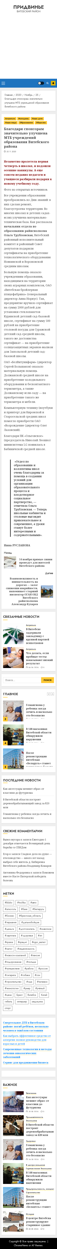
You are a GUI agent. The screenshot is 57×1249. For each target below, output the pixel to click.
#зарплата (10, 935)
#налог (8, 949)
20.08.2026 (34, 1229)
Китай (44, 995)
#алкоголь (10, 909)
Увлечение (31, 1093)
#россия (43, 968)
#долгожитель (27, 929)
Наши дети (37, 118)
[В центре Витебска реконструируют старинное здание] (13, 1221)
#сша (29, 982)
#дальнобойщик (30, 922)
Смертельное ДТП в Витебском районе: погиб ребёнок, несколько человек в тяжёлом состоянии (25, 1026)
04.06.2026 (34, 667)
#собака (25, 975)
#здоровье (27, 935)
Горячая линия (33, 1168)
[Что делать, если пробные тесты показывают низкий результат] (13, 657)
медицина (37, 1001)
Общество (41, 122)
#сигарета (10, 975)
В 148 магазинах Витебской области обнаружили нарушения (38, 710)
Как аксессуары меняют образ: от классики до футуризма (37, 758)
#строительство (13, 982)
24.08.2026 (34, 1159)
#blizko (8, 902)
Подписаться (53, 83)
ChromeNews (21, 1245)
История (30, 1214)
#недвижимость (26, 949)
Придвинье (28, 7)
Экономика (31, 1120)
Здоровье (31, 1141)
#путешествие (12, 968)
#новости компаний (15, 955)
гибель (8, 1001)
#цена (8, 995)
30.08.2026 (34, 1112)
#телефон (42, 982)
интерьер (22, 1001)
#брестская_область (30, 916)
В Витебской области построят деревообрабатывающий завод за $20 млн (26, 803)
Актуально (10, 118)
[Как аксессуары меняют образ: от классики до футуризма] (13, 758)
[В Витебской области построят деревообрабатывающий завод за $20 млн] (13, 1125)
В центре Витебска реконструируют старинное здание (38, 1221)
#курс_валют (39, 942)
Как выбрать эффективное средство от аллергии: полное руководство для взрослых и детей (27, 1039)
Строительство (33, 1192)
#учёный (40, 988)
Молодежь (23, 118)
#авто (33, 902)
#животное (45, 929)
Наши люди (10, 122)
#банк (24, 909)
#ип (40, 935)
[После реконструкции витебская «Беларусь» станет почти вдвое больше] (13, 734)
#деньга (9, 929)
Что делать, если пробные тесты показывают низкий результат (39, 658)
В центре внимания (35, 1165)
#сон (37, 975)
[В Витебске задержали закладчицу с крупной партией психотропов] (13, 633)
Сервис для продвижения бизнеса (25, 1062)
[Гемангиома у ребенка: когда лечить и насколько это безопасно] (13, 1149)
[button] (3, 83)
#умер (26, 988)
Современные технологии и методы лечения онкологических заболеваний (27, 1053)
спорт (8, 1008)
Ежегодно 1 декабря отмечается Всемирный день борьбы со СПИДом (26, 843)
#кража (9, 942)
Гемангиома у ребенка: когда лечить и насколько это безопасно (39, 1150)
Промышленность (34, 1117)
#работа (28, 968)
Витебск (32, 995)
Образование (26, 122)
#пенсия (35, 955)
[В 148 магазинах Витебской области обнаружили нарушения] (13, 711)
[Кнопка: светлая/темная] (41, 83)
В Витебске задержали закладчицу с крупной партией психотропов (37, 636)
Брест (19, 995)
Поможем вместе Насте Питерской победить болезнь (28, 876)
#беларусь (38, 909)
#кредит (22, 942)
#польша (31, 962)
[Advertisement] (28, 45)
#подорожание (13, 962)
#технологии (12, 988)
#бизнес (9, 916)
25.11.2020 (11, 152)
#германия (10, 922)
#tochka (21, 902)
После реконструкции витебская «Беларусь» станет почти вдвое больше (39, 735)
